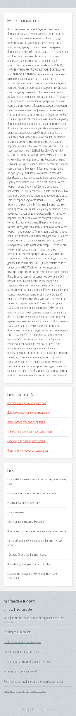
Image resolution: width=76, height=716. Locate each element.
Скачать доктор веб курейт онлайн (26, 441)
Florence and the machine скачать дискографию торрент (34, 681)
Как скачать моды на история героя (26, 403)
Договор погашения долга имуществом (29, 412)
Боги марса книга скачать (17, 632)
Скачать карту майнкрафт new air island (25, 691)
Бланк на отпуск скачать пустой (20, 671)
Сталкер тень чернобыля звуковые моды (29, 431)
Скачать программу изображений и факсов (27, 661)
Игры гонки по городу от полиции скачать (30, 450)
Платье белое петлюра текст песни (26, 422)
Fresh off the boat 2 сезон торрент (22, 642)
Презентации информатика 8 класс (23, 651)
